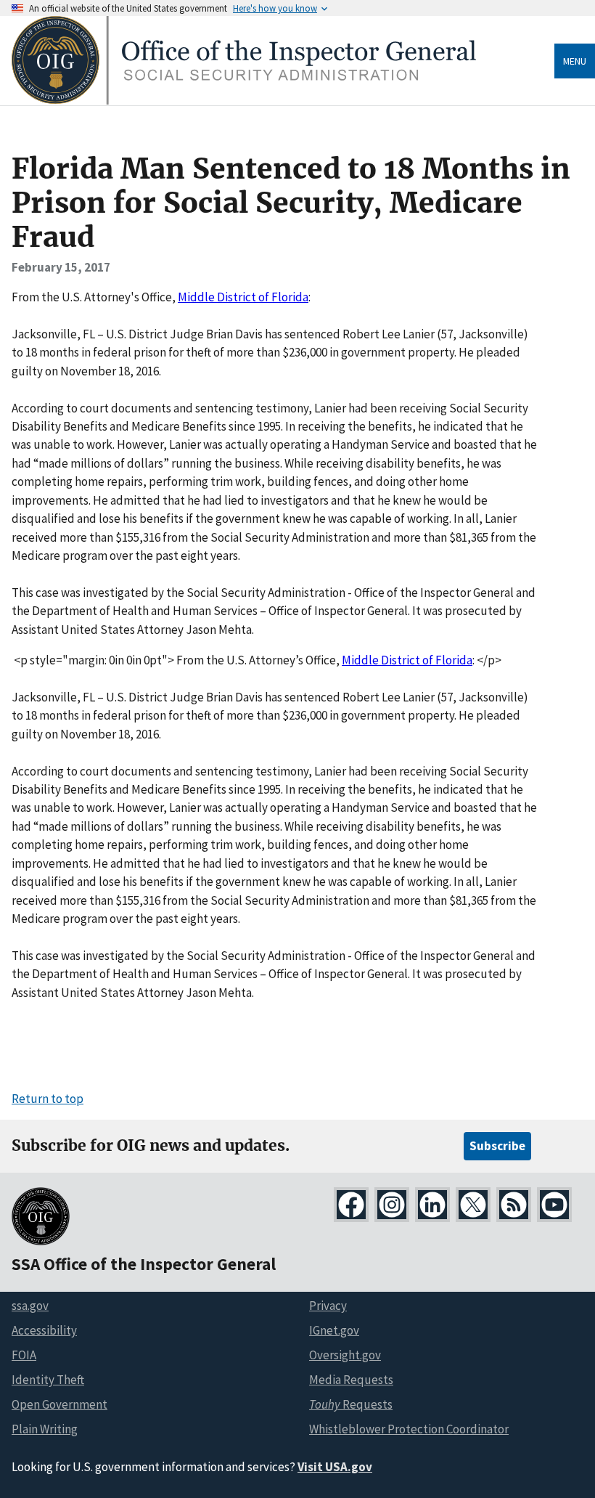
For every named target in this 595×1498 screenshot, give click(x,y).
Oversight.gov (345, 1355)
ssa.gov (30, 1306)
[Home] (244, 100)
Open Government (59, 1404)
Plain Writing (45, 1429)
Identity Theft (48, 1380)
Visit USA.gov (335, 1467)
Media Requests (351, 1380)
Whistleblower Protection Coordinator (409, 1429)
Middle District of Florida (243, 297)
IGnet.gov (334, 1330)
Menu (574, 61)
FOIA (24, 1355)
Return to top (47, 1099)
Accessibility (44, 1330)
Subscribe (497, 1146)
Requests (351, 1404)
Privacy (328, 1306)
